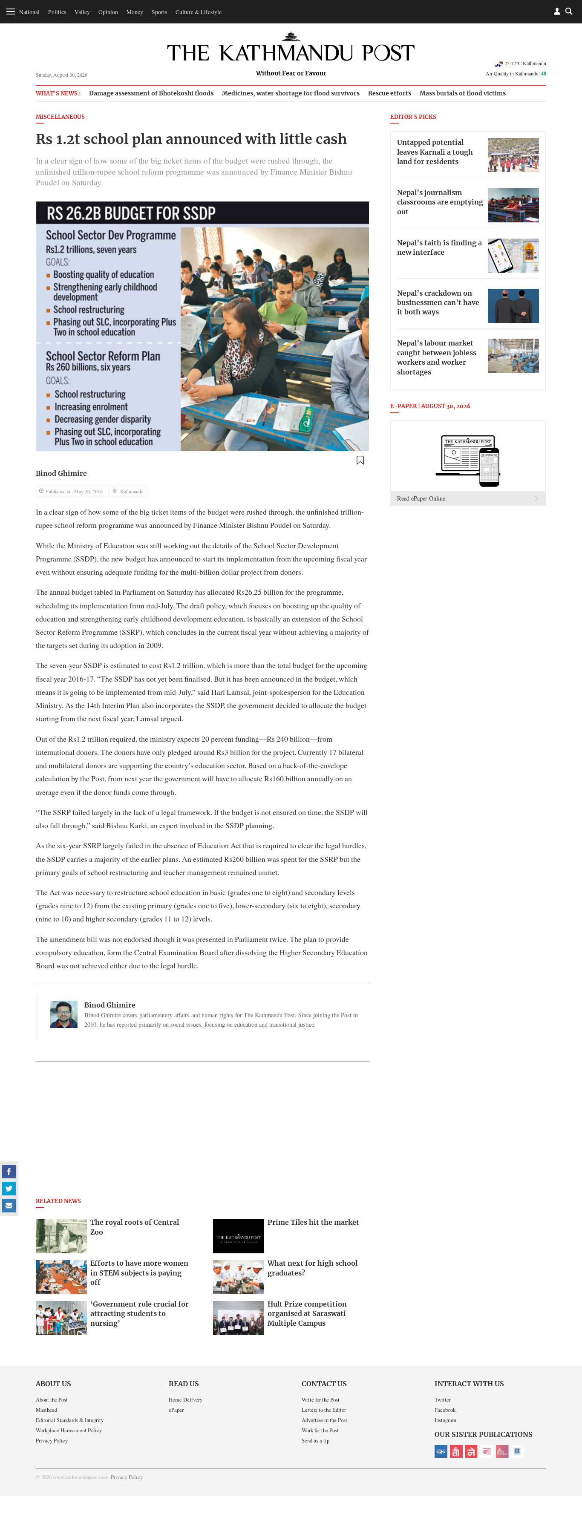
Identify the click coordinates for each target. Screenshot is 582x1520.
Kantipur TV (517, 1451)
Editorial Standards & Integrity (70, 1420)
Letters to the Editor (324, 1409)
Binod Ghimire (61, 473)
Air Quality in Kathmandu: (516, 73)
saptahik (456, 1451)
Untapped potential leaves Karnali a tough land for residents (435, 152)
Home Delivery (185, 1399)
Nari (487, 1451)
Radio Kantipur (502, 1451)
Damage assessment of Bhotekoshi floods (151, 93)
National (29, 12)
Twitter (443, 1399)
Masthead (46, 1409)
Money (135, 12)
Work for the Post (320, 1430)
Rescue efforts (389, 93)
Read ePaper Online (421, 498)
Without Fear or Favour (291, 74)
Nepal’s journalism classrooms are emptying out (440, 203)
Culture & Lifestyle (199, 12)
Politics (57, 12)
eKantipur (441, 1451)
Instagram (445, 1420)
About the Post (52, 1399)
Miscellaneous (60, 117)
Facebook (445, 1409)
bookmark (360, 460)
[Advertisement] (202, 1132)
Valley (82, 12)
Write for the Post (321, 1399)
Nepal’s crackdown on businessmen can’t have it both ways (438, 303)
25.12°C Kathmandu (525, 63)
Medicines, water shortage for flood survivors (291, 93)
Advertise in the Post (324, 1420)
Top (565, 1454)
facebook (9, 1171)
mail (9, 1205)
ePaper (176, 1409)
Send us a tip (315, 1440)
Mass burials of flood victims (463, 93)
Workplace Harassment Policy (69, 1430)
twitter (9, 1188)
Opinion (108, 12)
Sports (159, 12)
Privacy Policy (52, 1440)
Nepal (471, 1451)
